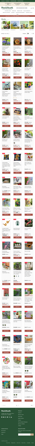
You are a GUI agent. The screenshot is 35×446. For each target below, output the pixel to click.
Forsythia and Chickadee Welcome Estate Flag (6, 391)
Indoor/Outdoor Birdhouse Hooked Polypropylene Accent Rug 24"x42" (17, 118)
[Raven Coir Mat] (29, 246)
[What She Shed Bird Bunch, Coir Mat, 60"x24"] (29, 339)
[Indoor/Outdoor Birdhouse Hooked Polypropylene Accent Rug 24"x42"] (17, 111)
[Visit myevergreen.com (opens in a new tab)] (3, 1)
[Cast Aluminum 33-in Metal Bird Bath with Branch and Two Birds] (6, 315)
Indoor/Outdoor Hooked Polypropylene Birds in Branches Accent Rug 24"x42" (17, 93)
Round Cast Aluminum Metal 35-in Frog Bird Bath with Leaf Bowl (17, 391)
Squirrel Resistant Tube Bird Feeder (16, 229)
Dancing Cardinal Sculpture (28, 229)
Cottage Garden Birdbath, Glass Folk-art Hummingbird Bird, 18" (6, 368)
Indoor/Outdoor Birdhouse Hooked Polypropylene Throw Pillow (17, 164)
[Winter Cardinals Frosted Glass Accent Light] (17, 41)
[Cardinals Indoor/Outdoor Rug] (29, 385)
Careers (19, 420)
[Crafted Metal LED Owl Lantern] (6, 111)
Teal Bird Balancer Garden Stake (5, 298)
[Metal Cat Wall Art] (17, 339)
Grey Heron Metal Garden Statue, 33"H (6, 209)
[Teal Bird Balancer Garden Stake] (6, 292)
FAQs (2, 434)
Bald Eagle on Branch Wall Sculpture (28, 209)
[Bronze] (14, 276)
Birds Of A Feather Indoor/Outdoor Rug (17, 367)
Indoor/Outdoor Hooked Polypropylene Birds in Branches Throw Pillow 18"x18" (6, 93)
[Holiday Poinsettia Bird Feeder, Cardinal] (17, 202)
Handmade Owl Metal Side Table (17, 321)
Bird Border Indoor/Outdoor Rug (5, 187)
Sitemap (32, 442)
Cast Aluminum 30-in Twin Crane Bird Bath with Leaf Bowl (17, 272)
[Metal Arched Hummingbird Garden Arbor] (29, 111)
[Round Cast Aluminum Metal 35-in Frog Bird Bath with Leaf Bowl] (17, 385)
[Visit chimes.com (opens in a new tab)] (20, 1)
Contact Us (3, 432)
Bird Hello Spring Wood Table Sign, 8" (28, 321)
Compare (24, 33)
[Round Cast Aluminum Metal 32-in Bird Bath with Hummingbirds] (29, 361)
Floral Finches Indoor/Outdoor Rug (5, 345)
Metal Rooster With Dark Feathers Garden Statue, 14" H (17, 187)
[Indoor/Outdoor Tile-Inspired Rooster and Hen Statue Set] (29, 134)
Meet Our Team (21, 414)
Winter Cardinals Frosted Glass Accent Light (17, 48)
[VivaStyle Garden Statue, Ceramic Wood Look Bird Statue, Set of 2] (6, 223)
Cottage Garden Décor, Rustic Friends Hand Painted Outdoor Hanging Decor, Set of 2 (28, 274)
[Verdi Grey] (3, 325)
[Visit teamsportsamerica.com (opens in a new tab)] (13, 1)
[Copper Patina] (16, 276)
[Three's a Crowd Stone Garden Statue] (17, 246)
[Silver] (14, 278)
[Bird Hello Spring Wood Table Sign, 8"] (29, 315)
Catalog (19, 425)
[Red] (14, 143)
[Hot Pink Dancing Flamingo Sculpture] (29, 181)
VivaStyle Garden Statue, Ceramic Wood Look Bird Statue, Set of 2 (6, 230)
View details (17, 148)
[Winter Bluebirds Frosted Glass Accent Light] (29, 41)
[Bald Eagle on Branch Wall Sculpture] (29, 202)
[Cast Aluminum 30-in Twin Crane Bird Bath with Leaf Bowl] (17, 266)
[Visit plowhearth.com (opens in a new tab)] (7, 1)
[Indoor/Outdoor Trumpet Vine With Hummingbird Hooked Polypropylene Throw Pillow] (6, 157)
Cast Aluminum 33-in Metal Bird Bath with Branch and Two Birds (6, 321)
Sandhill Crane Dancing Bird (5, 140)
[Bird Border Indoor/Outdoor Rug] (6, 181)
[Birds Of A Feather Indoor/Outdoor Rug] (17, 361)
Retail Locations (21, 418)
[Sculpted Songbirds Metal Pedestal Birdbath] (6, 41)
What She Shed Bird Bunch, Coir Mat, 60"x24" (28, 345)
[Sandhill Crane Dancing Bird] (6, 134)
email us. (9, 414)
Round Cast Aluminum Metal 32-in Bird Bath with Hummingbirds (29, 367)
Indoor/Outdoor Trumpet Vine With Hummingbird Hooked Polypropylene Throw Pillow (6, 165)
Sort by (2, 33)
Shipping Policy (13, 442)
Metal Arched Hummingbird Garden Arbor (28, 118)
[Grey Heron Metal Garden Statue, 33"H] (6, 202)
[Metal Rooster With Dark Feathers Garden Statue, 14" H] (17, 181)
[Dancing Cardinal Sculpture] (29, 223)
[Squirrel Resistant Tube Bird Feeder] (17, 223)
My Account (3, 430)
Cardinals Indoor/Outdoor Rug (28, 391)
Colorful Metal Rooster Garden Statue (28, 92)
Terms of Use (18, 442)
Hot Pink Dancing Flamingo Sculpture (28, 187)
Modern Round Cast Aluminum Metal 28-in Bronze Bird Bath (17, 299)
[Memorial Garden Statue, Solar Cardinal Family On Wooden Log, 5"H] (17, 63)
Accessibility (28, 442)
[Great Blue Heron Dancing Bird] (29, 63)
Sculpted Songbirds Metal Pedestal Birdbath (5, 48)
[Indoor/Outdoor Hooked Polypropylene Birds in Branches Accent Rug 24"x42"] (17, 86)
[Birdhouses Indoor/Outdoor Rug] (6, 266)
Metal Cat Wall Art (16, 344)
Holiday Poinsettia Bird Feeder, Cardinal (17, 209)
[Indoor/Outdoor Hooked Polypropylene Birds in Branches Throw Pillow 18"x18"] (6, 86)
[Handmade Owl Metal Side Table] (17, 315)
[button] (33, 8)
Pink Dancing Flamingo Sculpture (5, 252)
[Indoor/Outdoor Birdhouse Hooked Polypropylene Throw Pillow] (17, 157)
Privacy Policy (8, 442)
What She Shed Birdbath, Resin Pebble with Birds (5, 69)
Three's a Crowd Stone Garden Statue (17, 252)
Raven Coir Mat (27, 251)
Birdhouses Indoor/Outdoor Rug (5, 272)
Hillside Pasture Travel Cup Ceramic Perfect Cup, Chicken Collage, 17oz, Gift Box (29, 299)
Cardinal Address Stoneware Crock (16, 140)
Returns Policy (23, 442)
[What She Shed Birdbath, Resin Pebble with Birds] (6, 63)
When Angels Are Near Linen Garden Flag (28, 163)
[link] (8, 405)
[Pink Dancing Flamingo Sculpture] (6, 246)
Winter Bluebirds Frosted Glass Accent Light (28, 48)
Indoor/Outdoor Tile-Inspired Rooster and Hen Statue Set (28, 140)
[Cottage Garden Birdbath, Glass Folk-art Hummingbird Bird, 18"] (6, 361)
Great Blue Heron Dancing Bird (28, 69)
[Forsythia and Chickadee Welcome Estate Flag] (6, 385)
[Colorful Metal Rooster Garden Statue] (29, 86)
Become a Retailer (21, 423)
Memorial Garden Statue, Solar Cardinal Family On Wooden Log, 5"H (17, 70)
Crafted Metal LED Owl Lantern (5, 117)
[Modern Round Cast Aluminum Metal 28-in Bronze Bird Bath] (17, 292)
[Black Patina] (18, 276)
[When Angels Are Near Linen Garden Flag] (29, 157)
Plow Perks (20, 416)
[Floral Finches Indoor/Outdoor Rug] (6, 339)
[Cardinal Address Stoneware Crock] (17, 134)
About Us (19, 412)
